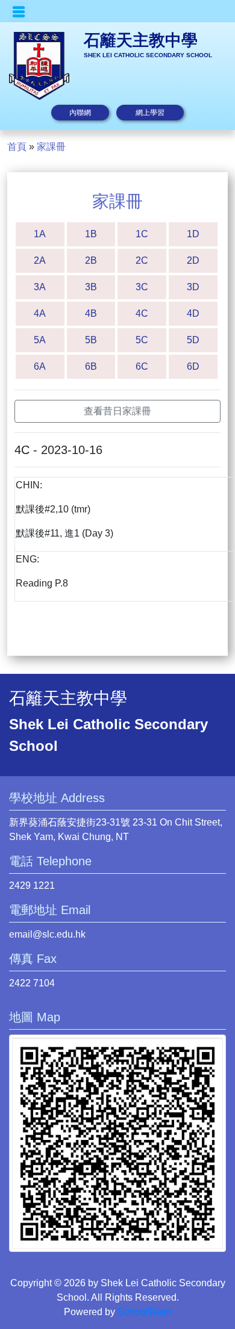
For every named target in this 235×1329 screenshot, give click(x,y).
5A (40, 340)
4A (40, 313)
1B (91, 234)
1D (193, 234)
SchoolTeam (144, 1312)
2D (193, 260)
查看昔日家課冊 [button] (117, 411)
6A (40, 366)
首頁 (17, 147)
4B (91, 313)
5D (193, 340)
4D (193, 313)
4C (142, 313)
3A (40, 287)
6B (91, 366)
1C (142, 234)
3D (193, 287)
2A (40, 260)
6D (193, 366)
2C (142, 260)
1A (40, 234)
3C (142, 287)
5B (91, 340)
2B (91, 260)
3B (91, 287)
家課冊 (51, 147)
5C (142, 340)
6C (142, 366)
